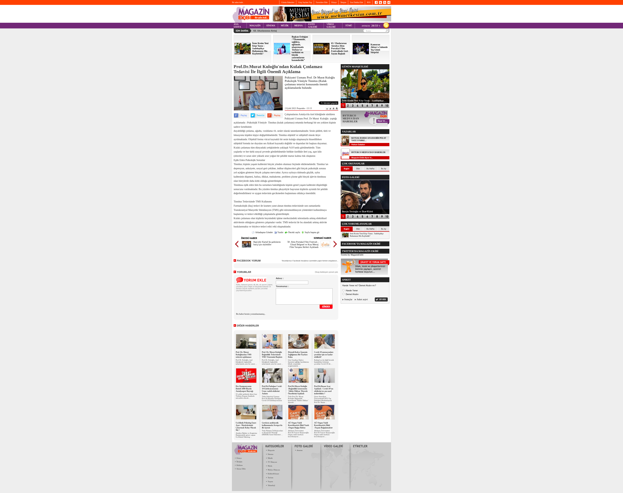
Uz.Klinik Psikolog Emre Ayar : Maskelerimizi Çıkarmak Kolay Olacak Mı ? (246, 426)
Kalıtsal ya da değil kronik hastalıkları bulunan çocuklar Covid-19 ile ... (324, 362)
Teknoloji (271, 485)
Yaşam (270, 481)
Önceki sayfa (293, 232)
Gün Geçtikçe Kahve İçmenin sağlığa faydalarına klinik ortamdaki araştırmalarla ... (298, 363)
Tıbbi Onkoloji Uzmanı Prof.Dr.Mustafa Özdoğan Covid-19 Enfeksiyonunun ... (272, 399)
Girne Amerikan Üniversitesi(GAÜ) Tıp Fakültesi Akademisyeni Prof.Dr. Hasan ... (323, 399)
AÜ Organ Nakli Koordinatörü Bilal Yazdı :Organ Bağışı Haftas (298, 425)
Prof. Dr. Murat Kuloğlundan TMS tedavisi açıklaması (243, 354)
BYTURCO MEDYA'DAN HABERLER (368, 152)
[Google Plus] (275, 117)
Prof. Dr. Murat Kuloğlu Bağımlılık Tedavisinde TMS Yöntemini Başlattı (272, 354)
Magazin (271, 450)
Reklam (240, 465)
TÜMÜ (348, 25)
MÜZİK (285, 25)
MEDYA (298, 25)
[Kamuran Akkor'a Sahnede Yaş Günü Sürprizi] (361, 53)
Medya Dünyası (274, 470)
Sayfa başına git (311, 232)
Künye (239, 458)
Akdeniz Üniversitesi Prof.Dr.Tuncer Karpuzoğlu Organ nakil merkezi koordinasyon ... (298, 433)
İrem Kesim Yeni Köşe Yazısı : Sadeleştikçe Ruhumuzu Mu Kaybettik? (367, 234)
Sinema (270, 454)
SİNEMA (270, 25)
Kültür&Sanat (273, 474)
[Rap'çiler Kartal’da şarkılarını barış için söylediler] (246, 248)
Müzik (270, 458)
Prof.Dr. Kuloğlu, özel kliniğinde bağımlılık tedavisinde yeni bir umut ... (246, 362)
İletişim (239, 462)
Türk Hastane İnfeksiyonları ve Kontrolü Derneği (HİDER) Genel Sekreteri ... (272, 432)
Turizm (270, 478)
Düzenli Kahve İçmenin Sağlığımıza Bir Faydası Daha (297, 354)
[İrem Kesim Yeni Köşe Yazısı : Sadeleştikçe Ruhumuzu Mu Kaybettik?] (242, 53)
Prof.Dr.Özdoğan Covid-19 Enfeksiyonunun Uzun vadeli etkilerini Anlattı (272, 390)
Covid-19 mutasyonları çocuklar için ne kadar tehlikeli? (323, 354)
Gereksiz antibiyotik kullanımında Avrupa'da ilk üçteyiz (272, 425)
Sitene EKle (241, 469)
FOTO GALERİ (312, 25)
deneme (300, 450)
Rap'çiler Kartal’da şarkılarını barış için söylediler (267, 243)
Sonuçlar (348, 299)
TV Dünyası (272, 462)
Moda (270, 466)
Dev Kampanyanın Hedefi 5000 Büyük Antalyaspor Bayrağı (244, 388)
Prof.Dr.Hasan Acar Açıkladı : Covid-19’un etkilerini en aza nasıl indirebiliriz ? (323, 390)
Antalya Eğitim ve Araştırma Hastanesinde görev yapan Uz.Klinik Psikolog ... (246, 435)
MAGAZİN (255, 25)
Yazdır (280, 232)
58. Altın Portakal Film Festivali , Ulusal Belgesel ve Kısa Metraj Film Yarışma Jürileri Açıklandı (302, 244)
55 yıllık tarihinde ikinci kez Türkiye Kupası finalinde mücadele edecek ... (246, 396)
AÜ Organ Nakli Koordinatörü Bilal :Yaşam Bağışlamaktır (323, 425)
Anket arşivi (362, 299)
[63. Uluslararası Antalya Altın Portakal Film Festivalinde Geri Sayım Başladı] (321, 53)
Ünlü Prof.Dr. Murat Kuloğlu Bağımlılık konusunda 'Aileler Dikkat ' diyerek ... (298, 399)
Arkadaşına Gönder (264, 232)
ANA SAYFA (237, 25)
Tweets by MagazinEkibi (352, 255)
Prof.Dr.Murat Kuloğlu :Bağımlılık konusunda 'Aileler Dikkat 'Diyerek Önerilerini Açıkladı (298, 390)
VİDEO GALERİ (331, 25)
